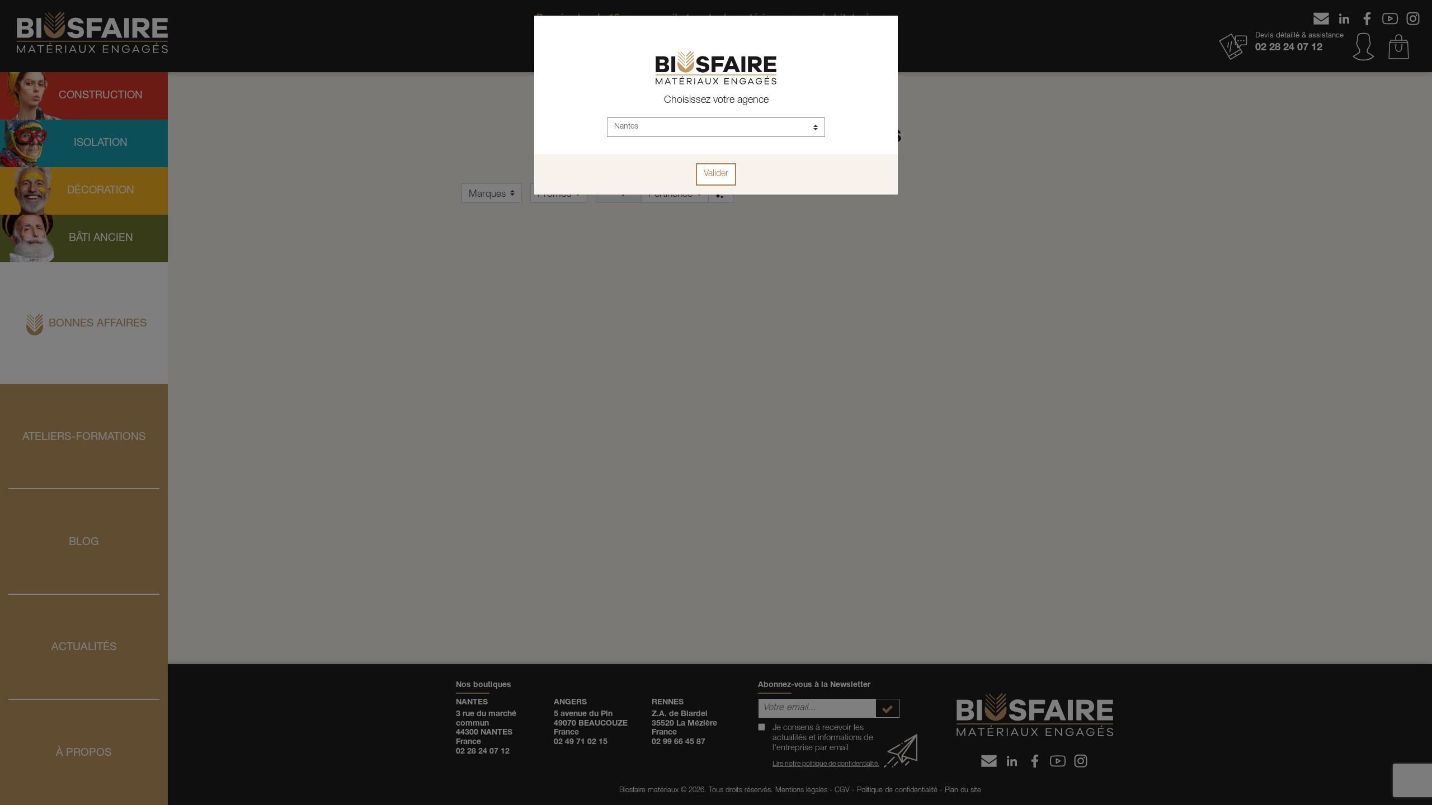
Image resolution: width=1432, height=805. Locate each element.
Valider (716, 174)
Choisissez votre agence (716, 101)
